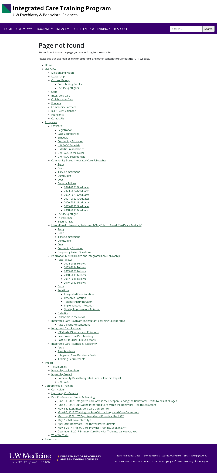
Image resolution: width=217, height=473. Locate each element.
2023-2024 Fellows (75, 267)
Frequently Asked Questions (74, 252)
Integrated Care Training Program (62, 8)
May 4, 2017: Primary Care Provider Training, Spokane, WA (92, 427)
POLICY (148, 461)
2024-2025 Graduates (76, 187)
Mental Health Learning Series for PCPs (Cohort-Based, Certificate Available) (96, 225)
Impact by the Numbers (65, 370)
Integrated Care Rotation (79, 294)
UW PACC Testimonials (71, 156)
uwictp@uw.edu (199, 455)
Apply (61, 164)
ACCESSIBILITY (123, 461)
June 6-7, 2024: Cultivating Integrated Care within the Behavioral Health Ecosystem (107, 405)
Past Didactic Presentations (74, 324)
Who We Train (59, 435)
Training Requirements (71, 359)
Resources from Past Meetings (76, 336)
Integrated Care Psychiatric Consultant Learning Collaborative (88, 321)
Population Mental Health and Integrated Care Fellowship (85, 256)
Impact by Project (61, 374)
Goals (61, 168)
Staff (54, 92)
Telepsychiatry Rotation (78, 301)
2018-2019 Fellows (75, 275)
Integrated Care (60, 95)
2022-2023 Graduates (76, 195)
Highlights (57, 114)
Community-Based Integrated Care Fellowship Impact (89, 378)
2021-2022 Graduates (76, 198)
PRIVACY (137, 461)
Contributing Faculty (70, 84)
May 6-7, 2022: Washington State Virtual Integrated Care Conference (98, 412)
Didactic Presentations (71, 149)
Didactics (63, 313)
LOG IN (157, 461)
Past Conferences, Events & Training (73, 397)
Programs (43, 29)
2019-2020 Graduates (76, 206)
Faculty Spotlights (68, 88)
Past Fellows (65, 259)
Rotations (63, 290)
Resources (121, 29)
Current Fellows (67, 183)
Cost (60, 179)
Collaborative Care (62, 99)
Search (208, 29)
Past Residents (66, 351)
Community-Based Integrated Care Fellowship (78, 160)
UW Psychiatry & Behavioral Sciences (45, 14)
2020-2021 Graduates (76, 202)
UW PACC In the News (71, 153)
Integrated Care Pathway (66, 328)
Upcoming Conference (64, 393)
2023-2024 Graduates (76, 191)
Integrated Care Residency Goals (77, 355)
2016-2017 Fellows (75, 282)
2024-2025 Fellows (75, 263)
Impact (61, 29)
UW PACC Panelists (69, 145)
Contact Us (57, 118)
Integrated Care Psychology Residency (74, 343)
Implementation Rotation (79, 305)
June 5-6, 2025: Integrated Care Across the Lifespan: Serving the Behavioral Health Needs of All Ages (117, 401)
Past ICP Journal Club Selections (77, 340)
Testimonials (65, 221)
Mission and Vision (62, 72)
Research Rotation (75, 298)
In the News (65, 217)
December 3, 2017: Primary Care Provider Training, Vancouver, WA (97, 431)
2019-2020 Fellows (75, 271)
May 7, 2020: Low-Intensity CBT (76, 420)
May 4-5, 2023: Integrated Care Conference (83, 408)
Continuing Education (70, 141)
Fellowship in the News (71, 317)
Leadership (58, 76)
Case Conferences (68, 134)
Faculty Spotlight (68, 214)
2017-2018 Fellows (75, 279)
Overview (23, 29)
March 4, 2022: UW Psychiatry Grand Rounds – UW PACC (91, 416)
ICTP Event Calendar (63, 111)
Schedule (63, 137)
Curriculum (64, 175)
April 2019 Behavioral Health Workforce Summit (86, 424)
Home (8, 29)
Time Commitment (69, 172)
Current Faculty (60, 80)
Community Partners (63, 107)
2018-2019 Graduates (76, 210)
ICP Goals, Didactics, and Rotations (78, 332)
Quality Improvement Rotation (82, 309)
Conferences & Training (90, 29)
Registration (65, 130)
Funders (56, 103)
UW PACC (57, 126)
